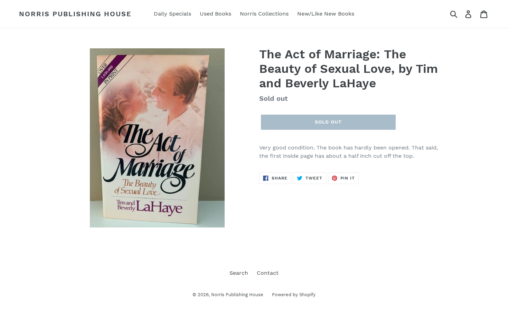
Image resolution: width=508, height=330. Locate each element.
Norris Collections (264, 13)
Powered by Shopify (294, 294)
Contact (268, 273)
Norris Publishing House (75, 14)
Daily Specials (172, 13)
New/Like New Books (325, 13)
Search (238, 273)
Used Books (215, 13)
